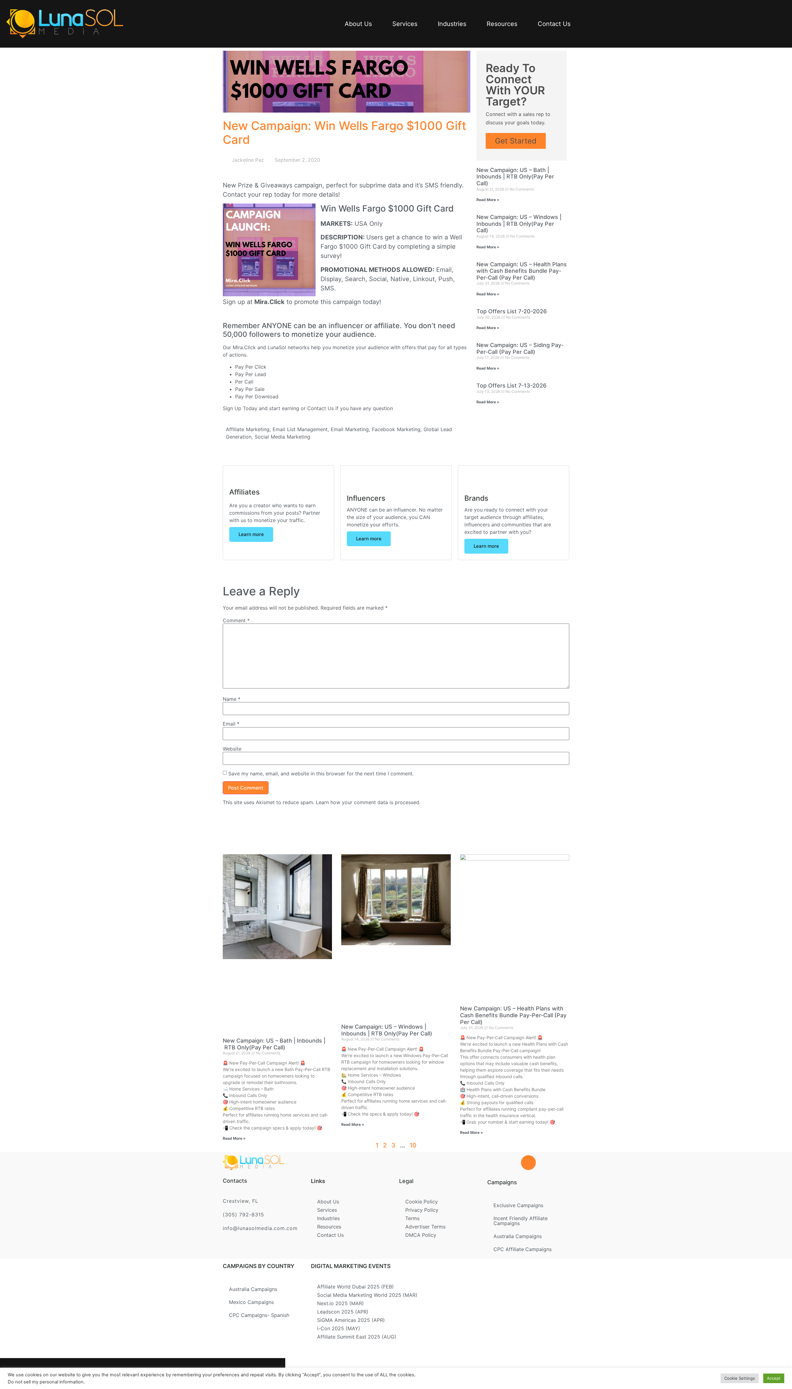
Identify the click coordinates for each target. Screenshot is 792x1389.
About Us (358, 24)
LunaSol (278, 347)
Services (404, 24)
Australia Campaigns (517, 1236)
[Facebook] (180, 1373)
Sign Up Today (240, 408)
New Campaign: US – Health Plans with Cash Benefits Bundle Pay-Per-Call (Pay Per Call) (521, 271)
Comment (236, 620)
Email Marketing (350, 429)
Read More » (487, 199)
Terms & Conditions (395, 1371)
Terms (412, 1218)
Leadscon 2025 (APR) (342, 1312)
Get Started (515, 140)
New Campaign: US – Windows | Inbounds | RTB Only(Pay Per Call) (519, 224)
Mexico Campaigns (251, 1302)
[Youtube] (260, 1373)
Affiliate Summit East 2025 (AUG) (356, 1337)
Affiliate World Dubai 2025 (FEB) (355, 1287)
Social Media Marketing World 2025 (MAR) (367, 1295)
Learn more (251, 534)
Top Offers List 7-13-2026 (511, 385)
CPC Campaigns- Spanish (259, 1315)
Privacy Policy (421, 1210)
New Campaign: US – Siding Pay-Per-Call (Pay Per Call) (520, 348)
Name (231, 699)
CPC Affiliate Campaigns (522, 1249)
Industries (452, 24)
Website (232, 748)
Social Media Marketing (282, 437)
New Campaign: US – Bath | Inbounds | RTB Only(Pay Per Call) (515, 176)
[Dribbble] (240, 1373)
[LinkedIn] (220, 1373)
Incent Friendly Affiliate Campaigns (520, 1220)
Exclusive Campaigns (518, 1205)
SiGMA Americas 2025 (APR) (351, 1320)
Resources (502, 24)
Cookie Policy (421, 1201)
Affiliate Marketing (247, 429)
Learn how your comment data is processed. (368, 802)
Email (231, 723)
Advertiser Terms (425, 1227)
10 (413, 1145)
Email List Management (300, 429)
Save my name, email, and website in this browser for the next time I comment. (321, 773)
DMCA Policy (420, 1235)
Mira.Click (269, 302)
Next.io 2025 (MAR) (340, 1303)
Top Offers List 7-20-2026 (511, 311)
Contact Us (554, 24)
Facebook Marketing (396, 429)
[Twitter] (200, 1373)
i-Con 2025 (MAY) (338, 1328)
